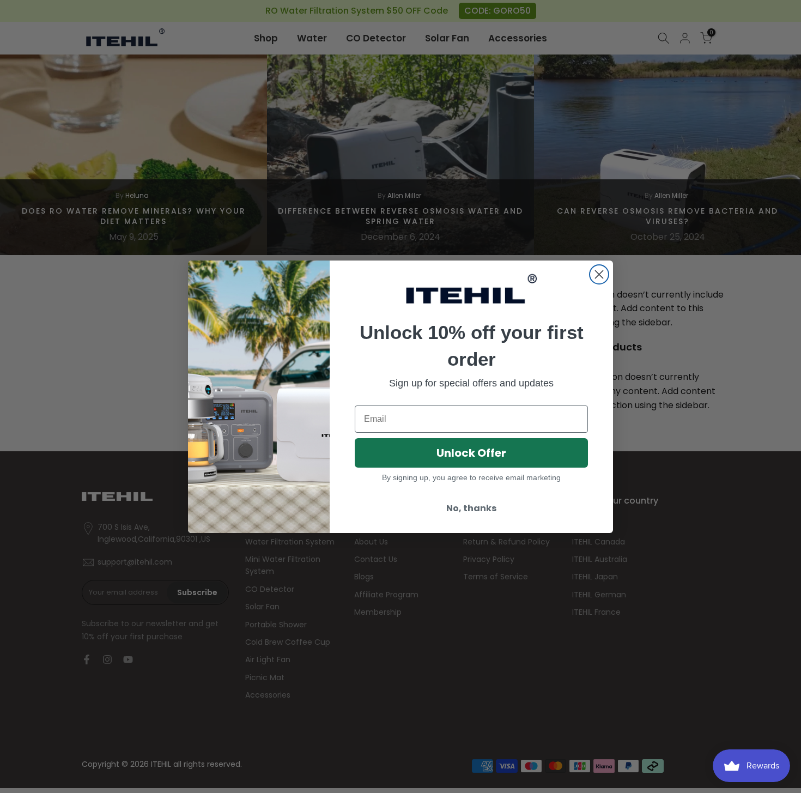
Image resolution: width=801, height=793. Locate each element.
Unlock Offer (471, 453)
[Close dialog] (599, 274)
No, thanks (471, 508)
